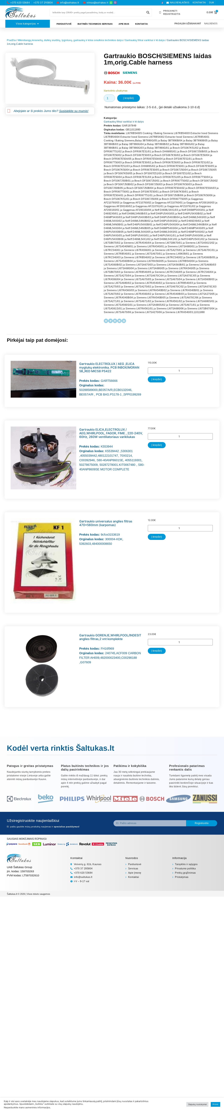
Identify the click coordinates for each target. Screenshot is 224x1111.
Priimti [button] (215, 1104)
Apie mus (124, 24)
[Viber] (115, 2)
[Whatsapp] (111, 2)
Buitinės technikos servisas (95, 24)
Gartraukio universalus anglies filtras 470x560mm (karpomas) (105, 523)
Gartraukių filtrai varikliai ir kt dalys (145, 40)
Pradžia (11, 40)
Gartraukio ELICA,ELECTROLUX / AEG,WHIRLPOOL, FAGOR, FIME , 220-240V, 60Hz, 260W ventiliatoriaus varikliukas (111, 433)
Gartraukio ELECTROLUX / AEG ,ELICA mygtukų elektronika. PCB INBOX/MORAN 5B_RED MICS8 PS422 (109, 367)
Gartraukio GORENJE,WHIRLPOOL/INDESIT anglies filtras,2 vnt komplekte (110, 637)
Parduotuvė (64, 24)
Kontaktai (141, 24)
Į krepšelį (128, 98)
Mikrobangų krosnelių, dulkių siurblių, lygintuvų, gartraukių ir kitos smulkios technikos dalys (70, 40)
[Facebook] (162, 3)
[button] (106, 321)
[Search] (148, 12)
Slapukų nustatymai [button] (197, 1104)
